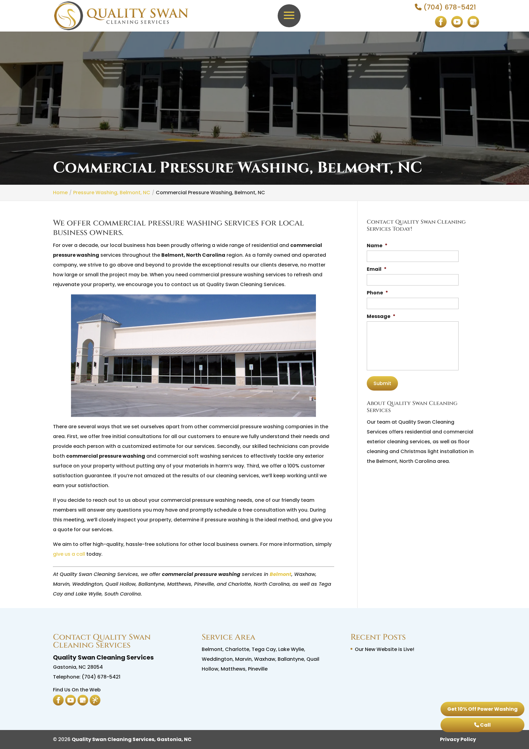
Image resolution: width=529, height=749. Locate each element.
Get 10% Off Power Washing (482, 709)
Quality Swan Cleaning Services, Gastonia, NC (132, 739)
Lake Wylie (291, 649)
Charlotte (237, 649)
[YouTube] (457, 25)
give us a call (69, 554)
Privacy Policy (458, 739)
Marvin (243, 659)
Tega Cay (264, 649)
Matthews (233, 668)
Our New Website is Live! (384, 649)
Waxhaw (264, 659)
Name (377, 246)
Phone (377, 293)
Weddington (217, 659)
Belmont (280, 574)
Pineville (258, 668)
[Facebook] (441, 25)
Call (485, 724)
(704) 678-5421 (449, 7)
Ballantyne (291, 659)
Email (377, 269)
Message (381, 316)
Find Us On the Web (77, 689)
